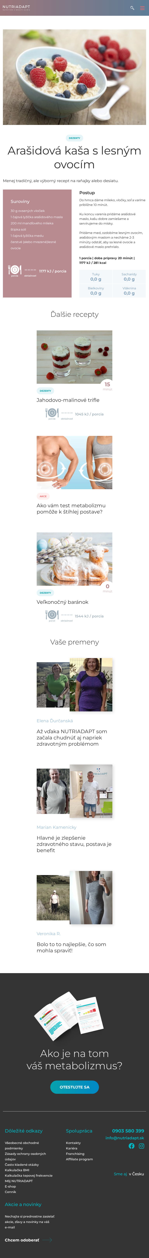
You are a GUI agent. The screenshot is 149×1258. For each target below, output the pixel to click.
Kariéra (71, 1148)
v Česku (136, 1174)
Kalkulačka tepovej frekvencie (29, 1175)
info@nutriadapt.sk (125, 1138)
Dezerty (74, 138)
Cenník (10, 1192)
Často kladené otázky (22, 1165)
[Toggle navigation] (142, 8)
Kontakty (73, 1143)
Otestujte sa (74, 1087)
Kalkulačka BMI (17, 1170)
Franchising (75, 1154)
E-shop (10, 1186)
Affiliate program (79, 1159)
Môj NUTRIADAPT (19, 1181)
